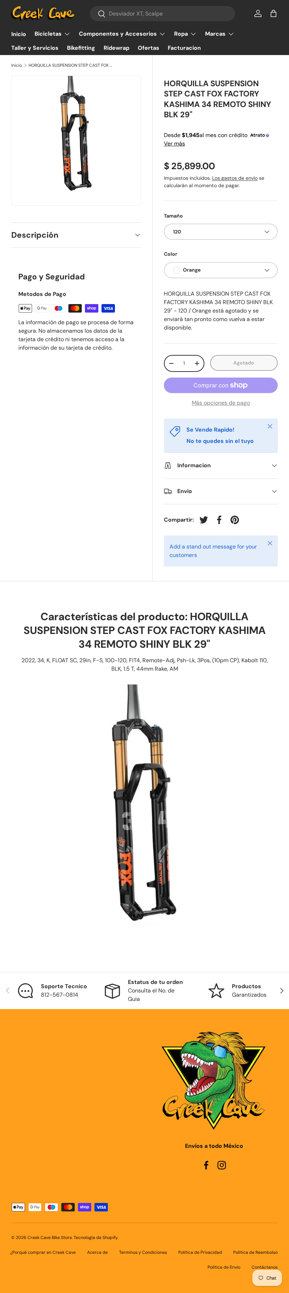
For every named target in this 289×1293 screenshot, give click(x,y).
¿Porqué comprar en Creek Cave (43, 1252)
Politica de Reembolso (255, 1252)
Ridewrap (116, 48)
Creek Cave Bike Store (49, 1237)
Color (170, 254)
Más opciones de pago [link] (221, 403)
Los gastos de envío (235, 178)
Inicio (18, 34)
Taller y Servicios (35, 48)
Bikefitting (81, 48)
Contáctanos (265, 1267)
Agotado (243, 363)
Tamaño (173, 216)
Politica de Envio (224, 1267)
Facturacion (184, 48)
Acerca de (97, 1252)
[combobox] (162, 13)
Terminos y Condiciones (143, 1252)
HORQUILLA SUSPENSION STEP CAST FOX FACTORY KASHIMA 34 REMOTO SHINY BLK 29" (71, 65)
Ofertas (148, 48)
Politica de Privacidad (200, 1252)
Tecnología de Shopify (95, 1237)
